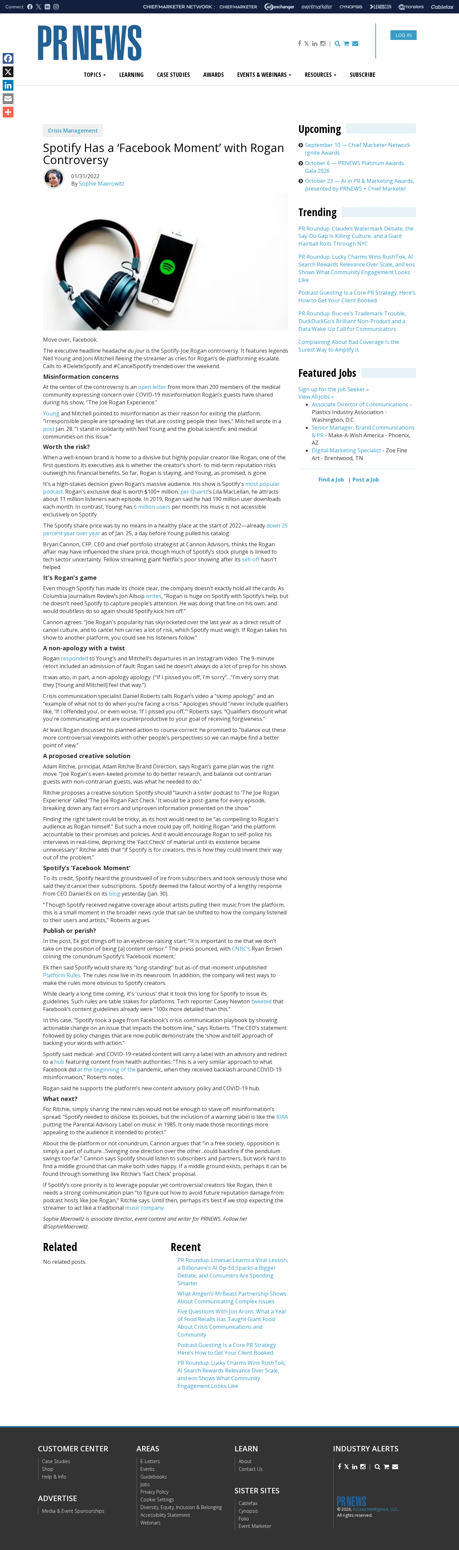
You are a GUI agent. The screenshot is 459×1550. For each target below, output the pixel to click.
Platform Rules (61, 975)
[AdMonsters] (411, 7)
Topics (93, 74)
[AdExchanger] (279, 6)
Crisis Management (73, 130)
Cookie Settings (157, 1499)
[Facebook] (8, 58)
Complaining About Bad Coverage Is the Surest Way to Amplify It (348, 345)
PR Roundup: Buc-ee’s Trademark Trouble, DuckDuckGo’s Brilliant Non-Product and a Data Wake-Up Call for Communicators (352, 321)
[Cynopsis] (351, 6)
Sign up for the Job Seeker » (333, 389)
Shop (47, 1469)
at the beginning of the (106, 1069)
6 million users (152, 506)
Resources (319, 74)
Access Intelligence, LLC (375, 1509)
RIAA (282, 1116)
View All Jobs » (316, 396)
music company (144, 1207)
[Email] (8, 98)
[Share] (8, 112)
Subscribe (362, 74)
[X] (8, 72)
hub (59, 1061)
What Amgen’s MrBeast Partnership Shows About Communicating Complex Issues (231, 1297)
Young (51, 413)
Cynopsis (248, 1511)
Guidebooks (153, 1476)
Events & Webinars (262, 74)
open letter (152, 387)
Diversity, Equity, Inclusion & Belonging (181, 1507)
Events (147, 1469)
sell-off (250, 559)
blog (114, 893)
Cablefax (248, 1503)
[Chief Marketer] (238, 7)
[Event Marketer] (317, 7)
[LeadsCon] (380, 7)
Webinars (150, 1522)
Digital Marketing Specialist (346, 450)
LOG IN (403, 35)
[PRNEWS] (113, 48)
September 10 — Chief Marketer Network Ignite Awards (357, 148)
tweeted (261, 1001)
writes (153, 596)
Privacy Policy (154, 1492)
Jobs (145, 1484)
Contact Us (251, 1469)
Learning (131, 74)
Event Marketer (255, 1526)
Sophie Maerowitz (102, 183)
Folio (244, 1518)
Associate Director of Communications (360, 404)
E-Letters (150, 1461)
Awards (213, 74)
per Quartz (194, 491)
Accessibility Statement (165, 1515)
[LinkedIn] (8, 85)
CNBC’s (241, 948)
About (245, 1461)
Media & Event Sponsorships (73, 1511)
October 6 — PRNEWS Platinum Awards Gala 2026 (354, 166)
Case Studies (173, 74)
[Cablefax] (442, 7)
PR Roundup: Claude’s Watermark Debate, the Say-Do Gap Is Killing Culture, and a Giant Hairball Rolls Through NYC (356, 235)
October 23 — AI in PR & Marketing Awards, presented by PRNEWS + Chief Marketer (359, 184)
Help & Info (54, 1476)
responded (74, 658)
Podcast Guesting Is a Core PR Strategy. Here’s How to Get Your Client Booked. (227, 1348)
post (48, 429)
